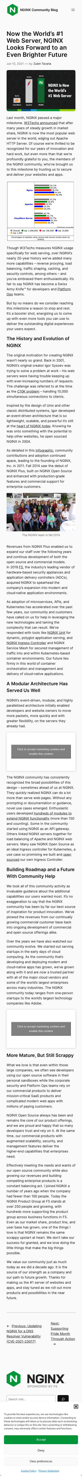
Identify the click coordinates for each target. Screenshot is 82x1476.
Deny (41, 1450)
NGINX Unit (56, 633)
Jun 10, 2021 (15, 63)
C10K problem (28, 391)
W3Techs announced (41, 123)
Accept (41, 1439)
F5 (21, 567)
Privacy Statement (48, 1470)
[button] (76, 1407)
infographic (44, 450)
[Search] (63, 1399)
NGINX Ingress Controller (26, 643)
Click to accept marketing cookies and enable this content (41, 751)
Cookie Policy (28, 1470)
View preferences (41, 1461)
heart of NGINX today (33, 426)
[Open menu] (73, 10)
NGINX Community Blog (39, 10)
